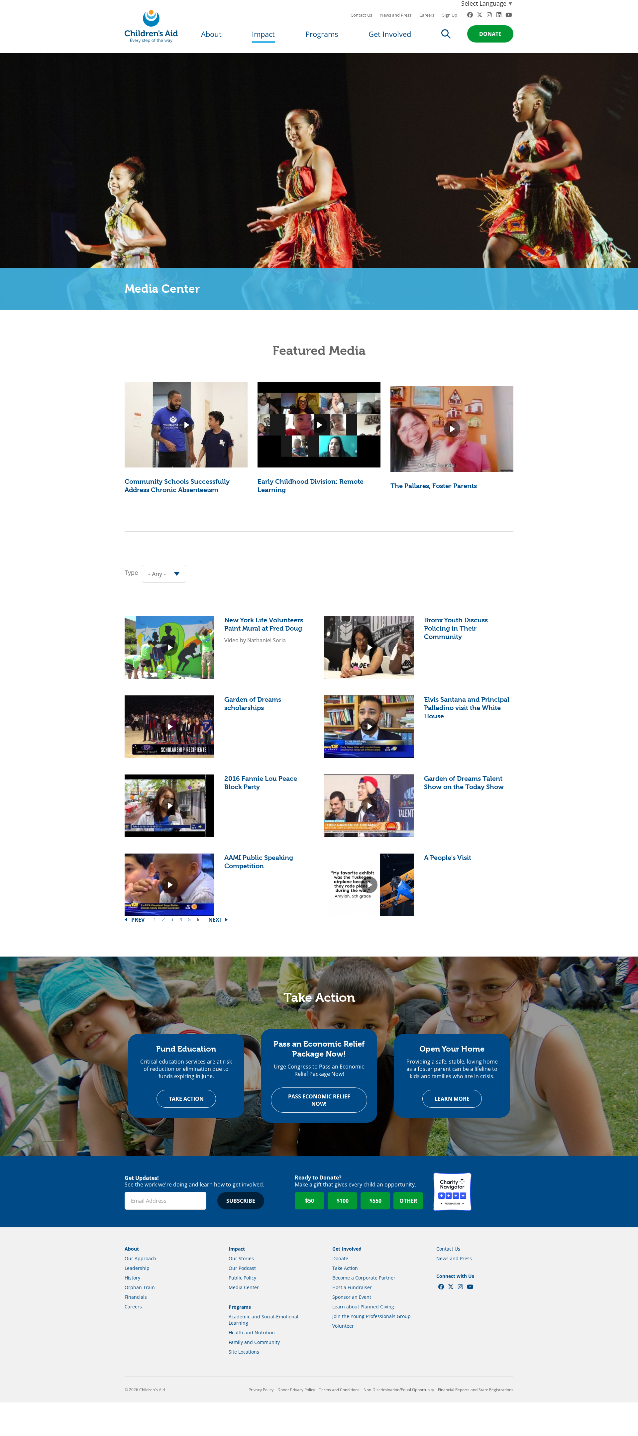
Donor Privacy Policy (296, 1389)
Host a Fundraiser (352, 1287)
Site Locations (244, 1352)
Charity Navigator (452, 1192)
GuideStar (494, 1192)
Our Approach (140, 1258)
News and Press (395, 15)
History (132, 1278)
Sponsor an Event (351, 1297)
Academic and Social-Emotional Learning (263, 1319)
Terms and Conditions (339, 1389)
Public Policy (242, 1278)
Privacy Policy (261, 1389)
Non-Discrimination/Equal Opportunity (399, 1389)
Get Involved (390, 34)
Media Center (244, 1287)
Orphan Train (140, 1287)
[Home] (151, 26)
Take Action (186, 1098)
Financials (136, 1297)
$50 (309, 1200)
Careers (426, 15)
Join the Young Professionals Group (371, 1316)
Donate (490, 34)
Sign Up (449, 15)
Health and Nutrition (252, 1332)
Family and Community (254, 1342)
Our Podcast (242, 1268)
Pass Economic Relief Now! (319, 1100)
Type (131, 572)
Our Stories (241, 1258)
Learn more (452, 1098)
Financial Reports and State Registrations (475, 1389)
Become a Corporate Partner (363, 1278)
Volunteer (343, 1326)
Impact (263, 34)
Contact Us (361, 15)
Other (408, 1200)
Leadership (137, 1268)
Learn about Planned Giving (363, 1306)
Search (446, 34)
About (211, 34)
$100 (343, 1200)
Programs (321, 34)
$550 (375, 1200)
